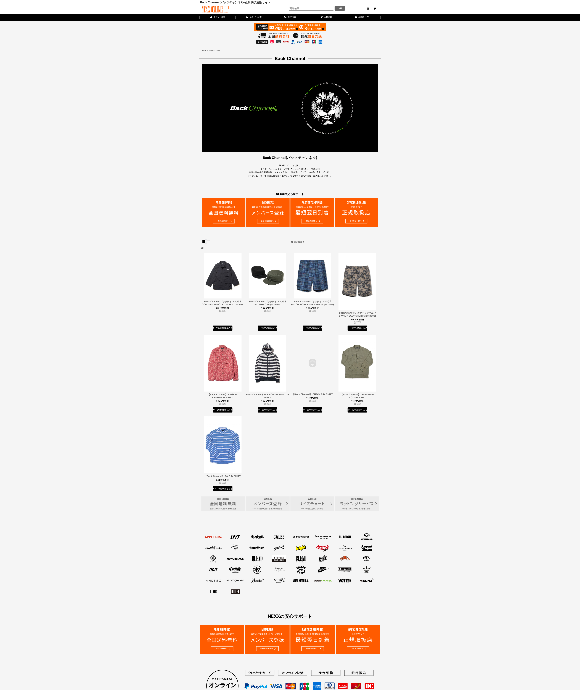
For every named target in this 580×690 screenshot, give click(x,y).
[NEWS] (368, 8)
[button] (290, 17)
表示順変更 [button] (299, 242)
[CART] (375, 8)
